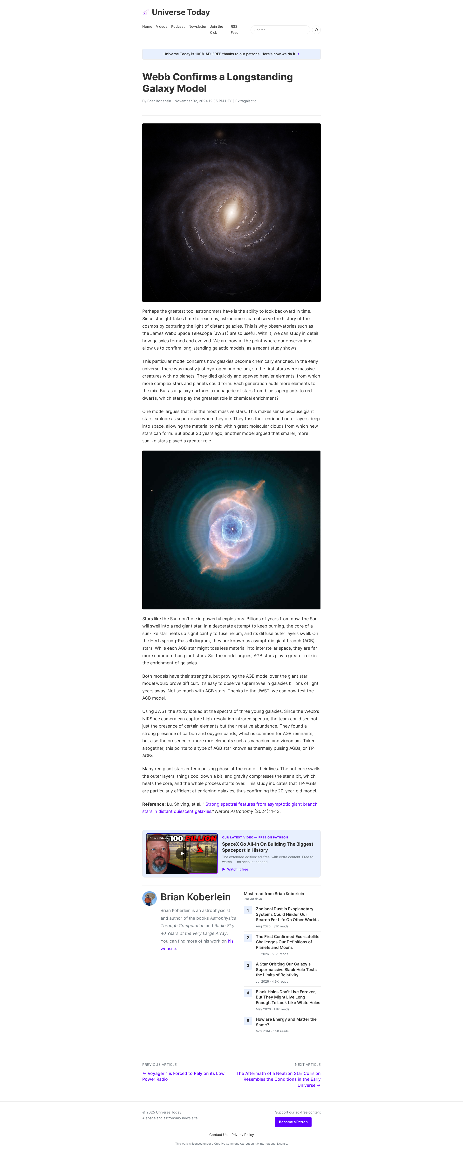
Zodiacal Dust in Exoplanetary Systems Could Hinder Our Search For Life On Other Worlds (287, 914)
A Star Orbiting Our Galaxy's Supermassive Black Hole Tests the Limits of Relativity (286, 969)
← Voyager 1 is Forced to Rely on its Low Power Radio (183, 1076)
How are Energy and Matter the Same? (286, 1022)
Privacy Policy (243, 1135)
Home (147, 26)
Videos (161, 26)
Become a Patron (293, 1122)
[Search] (316, 30)
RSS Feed (234, 29)
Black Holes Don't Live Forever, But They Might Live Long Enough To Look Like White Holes (288, 997)
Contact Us (218, 1135)
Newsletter (197, 26)
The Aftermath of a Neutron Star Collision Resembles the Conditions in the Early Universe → (278, 1079)
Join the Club (216, 29)
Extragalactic (245, 101)
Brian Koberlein (159, 101)
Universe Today (181, 12)
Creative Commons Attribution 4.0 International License (250, 1143)
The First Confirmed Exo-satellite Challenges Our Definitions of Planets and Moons (288, 942)
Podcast (178, 26)
